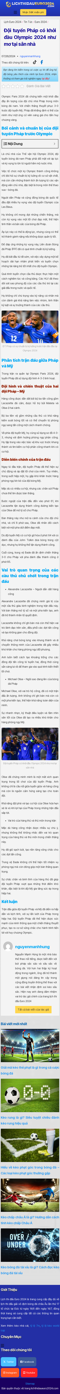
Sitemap (30, 1383)
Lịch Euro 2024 (12, 22)
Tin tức (28, 22)
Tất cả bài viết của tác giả (33, 1009)
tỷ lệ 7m (35, 1325)
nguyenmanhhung (30, 56)
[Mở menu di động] (15, 12)
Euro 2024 (41, 22)
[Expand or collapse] (54, 143)
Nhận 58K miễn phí (33, 12)
